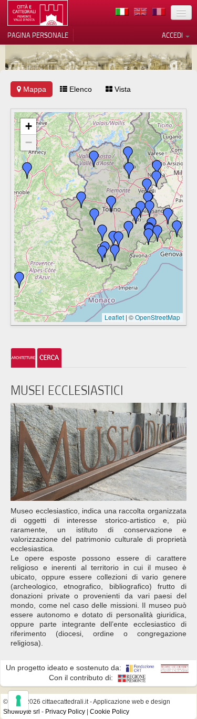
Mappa (33, 89)
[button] (129, 170)
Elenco (79, 89)
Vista (121, 89)
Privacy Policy (65, 711)
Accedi (173, 35)
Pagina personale (37, 35)
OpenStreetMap (157, 317)
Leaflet (114, 317)
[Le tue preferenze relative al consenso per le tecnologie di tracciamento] (18, 701)
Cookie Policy (109, 711)
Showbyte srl (21, 711)
